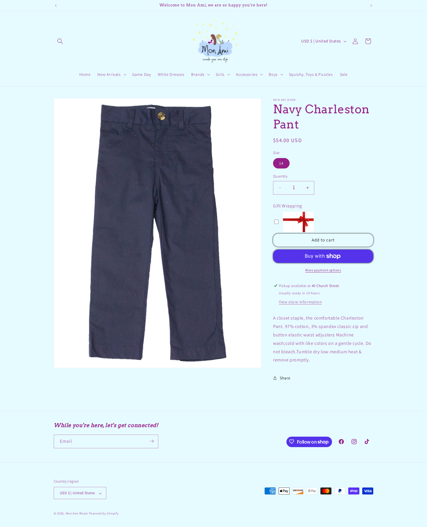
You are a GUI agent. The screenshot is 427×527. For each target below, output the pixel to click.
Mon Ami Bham (77, 514)
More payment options (323, 270)
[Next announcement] (371, 5)
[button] (60, 41)
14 (281, 163)
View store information (300, 301)
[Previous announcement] (55, 5)
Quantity (280, 176)
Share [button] (285, 378)
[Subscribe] (151, 441)
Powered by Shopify (104, 514)
